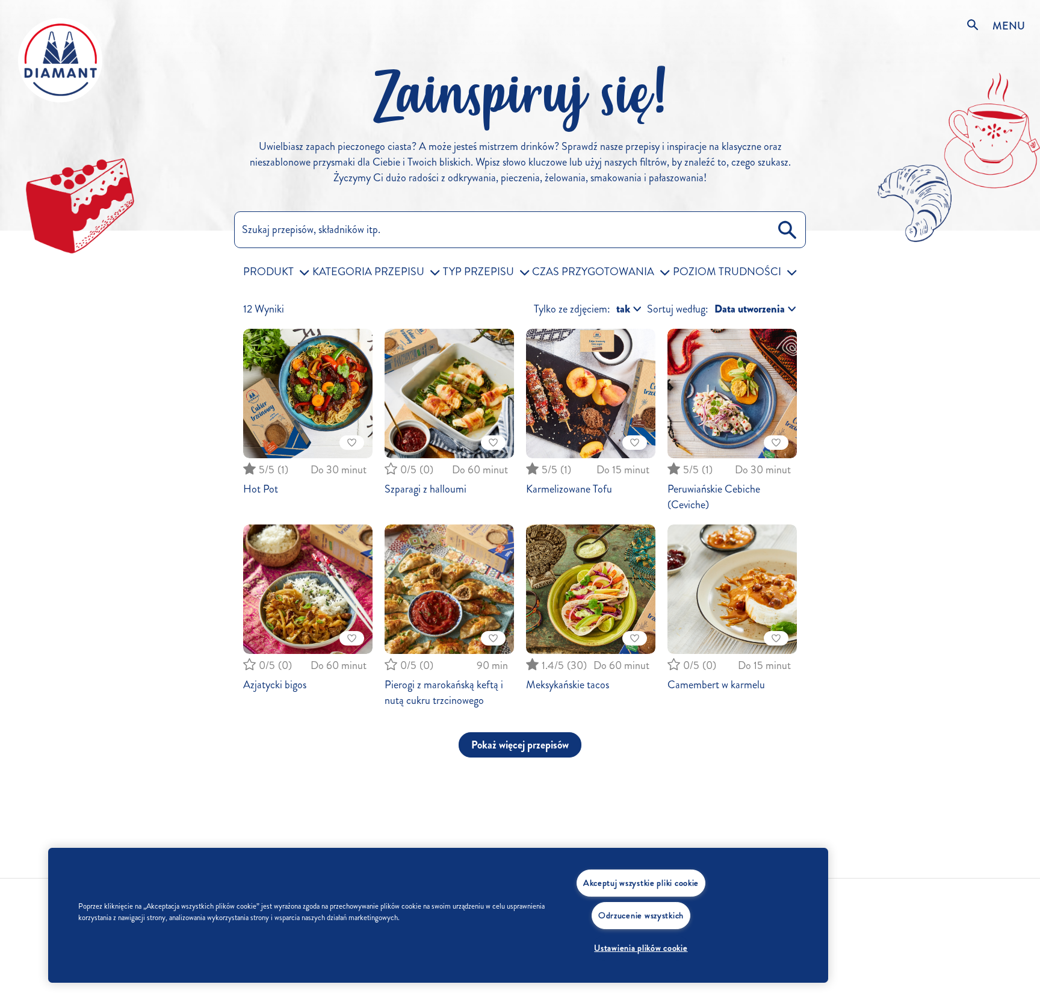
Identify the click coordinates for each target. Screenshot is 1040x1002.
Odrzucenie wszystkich (641, 915)
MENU (1008, 25)
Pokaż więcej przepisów (520, 745)
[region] (438, 915)
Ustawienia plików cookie (640, 948)
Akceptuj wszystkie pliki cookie (641, 883)
